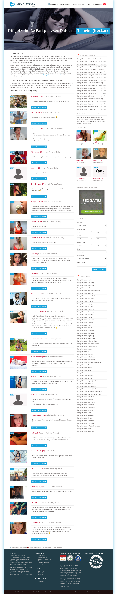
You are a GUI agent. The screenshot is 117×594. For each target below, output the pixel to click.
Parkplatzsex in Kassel (84, 378)
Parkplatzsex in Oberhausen (86, 373)
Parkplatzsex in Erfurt (84, 370)
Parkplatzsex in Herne (84, 413)
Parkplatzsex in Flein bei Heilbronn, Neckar (91, 59)
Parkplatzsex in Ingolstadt (85, 423)
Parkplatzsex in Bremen (85, 301)
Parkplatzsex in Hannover (85, 309)
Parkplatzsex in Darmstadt (85, 405)
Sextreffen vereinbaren (38, 107)
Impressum (104, 592)
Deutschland (41, 571)
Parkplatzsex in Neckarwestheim (91, 64)
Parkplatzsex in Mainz (84, 365)
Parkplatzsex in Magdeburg (86, 360)
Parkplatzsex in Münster (85, 328)
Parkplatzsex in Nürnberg (85, 312)
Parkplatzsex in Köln (83, 288)
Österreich (41, 573)
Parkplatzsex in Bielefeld (85, 322)
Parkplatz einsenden (43, 562)
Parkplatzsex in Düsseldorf (86, 296)
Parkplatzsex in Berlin (84, 280)
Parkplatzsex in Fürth (84, 429)
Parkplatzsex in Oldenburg (85, 397)
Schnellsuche (41, 555)
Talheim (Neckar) (56, 96)
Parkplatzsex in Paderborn (85, 421)
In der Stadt (81, 262)
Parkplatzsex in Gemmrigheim (91, 80)
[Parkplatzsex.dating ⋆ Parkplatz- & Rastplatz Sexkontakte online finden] (22, 4)
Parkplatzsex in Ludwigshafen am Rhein (90, 391)
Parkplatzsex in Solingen (85, 410)
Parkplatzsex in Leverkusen (86, 402)
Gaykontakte (41, 581)
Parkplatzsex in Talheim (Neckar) (52, 547)
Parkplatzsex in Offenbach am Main (88, 426)
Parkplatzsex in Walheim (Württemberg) (91, 83)
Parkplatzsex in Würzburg (85, 431)
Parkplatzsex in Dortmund (85, 298)
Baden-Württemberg (35, 547)
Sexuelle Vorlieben (43, 561)
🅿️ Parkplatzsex (53, 4)
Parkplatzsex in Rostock (85, 375)
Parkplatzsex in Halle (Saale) (86, 357)
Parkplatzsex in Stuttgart (85, 293)
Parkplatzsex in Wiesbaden (86, 338)
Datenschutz (95, 592)
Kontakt (89, 592)
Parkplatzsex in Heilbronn (89, 77)
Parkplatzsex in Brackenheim (91, 93)
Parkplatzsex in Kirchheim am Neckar (91, 72)
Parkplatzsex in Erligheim (91, 96)
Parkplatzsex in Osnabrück (86, 399)
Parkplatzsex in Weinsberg (89, 101)
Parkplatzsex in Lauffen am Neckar (91, 62)
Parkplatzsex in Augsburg (85, 336)
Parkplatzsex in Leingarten (91, 88)
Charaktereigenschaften (44, 559)
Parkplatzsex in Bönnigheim (89, 85)
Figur (79, 249)
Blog (89, 4)
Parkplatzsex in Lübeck (84, 368)
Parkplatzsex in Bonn (84, 325)
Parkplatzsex (15, 547)
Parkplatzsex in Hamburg (85, 283)
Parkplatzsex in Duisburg (85, 314)
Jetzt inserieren (42, 564)
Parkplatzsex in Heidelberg (86, 407)
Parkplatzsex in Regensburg (86, 415)
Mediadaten (82, 592)
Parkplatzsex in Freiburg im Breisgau (89, 362)
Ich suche (80, 223)
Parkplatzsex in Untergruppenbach (91, 75)
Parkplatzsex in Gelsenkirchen (87, 341)
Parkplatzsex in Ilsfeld (89, 67)
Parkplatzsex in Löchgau (91, 104)
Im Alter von (81, 229)
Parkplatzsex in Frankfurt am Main (88, 291)
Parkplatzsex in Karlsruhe (85, 330)
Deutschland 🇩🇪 (24, 547)
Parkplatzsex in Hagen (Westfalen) (88, 381)
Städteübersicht (65, 4)
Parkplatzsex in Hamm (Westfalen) (88, 389)
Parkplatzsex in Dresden (85, 306)
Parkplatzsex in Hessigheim (91, 109)
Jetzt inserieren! (99, 4)
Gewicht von (81, 242)
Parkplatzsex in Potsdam (85, 383)
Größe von (80, 236)
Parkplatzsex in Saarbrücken (86, 386)
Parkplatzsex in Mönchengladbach (88, 344)
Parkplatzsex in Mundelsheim (91, 91)
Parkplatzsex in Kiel (83, 352)
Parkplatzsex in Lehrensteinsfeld (91, 107)
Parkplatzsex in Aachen (84, 349)
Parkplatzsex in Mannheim (85, 333)
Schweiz (40, 574)
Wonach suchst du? (78, 4)
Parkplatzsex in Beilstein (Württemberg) (91, 99)
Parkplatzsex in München (85, 285)
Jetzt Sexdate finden (99, 269)
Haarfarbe (80, 256)
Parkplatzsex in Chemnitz (85, 354)
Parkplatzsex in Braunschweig (87, 346)
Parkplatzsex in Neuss (84, 418)
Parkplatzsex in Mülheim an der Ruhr (89, 394)
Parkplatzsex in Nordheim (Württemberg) (91, 70)
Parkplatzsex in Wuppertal (85, 320)
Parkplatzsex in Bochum (85, 317)
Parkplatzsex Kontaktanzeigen (53, 75)
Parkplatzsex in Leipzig (84, 304)
